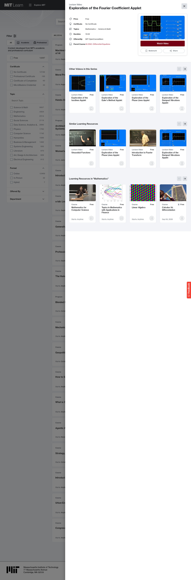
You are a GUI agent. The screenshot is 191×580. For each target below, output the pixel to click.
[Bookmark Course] (91, 218)
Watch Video (162, 43)
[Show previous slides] (179, 69)
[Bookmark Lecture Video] (91, 108)
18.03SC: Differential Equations (97, 44)
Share (175, 51)
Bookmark (153, 51)
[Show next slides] (185, 69)
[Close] (184, 6)
